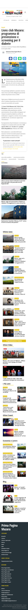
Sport (2, 546)
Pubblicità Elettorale (5, 598)
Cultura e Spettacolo (5, 540)
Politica (21, 20)
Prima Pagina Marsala (6, 574)
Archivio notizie (4, 554)
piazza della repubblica (6, 157)
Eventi (2, 544)
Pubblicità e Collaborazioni (7, 594)
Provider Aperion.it (5, 592)
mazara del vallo (12, 159)
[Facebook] (10, 58)
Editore (3, 588)
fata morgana (21, 159)
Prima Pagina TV (5, 550)
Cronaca (13, 20)
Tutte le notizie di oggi (6, 552)
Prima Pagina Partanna (6, 578)
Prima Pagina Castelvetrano (7, 570)
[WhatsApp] (20, 58)
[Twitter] (15, 58)
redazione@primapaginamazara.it (9, 600)
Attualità (6, 20)
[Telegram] (24, 58)
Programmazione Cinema (6, 561)
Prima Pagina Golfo (5, 572)
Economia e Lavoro (5, 548)
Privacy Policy (4, 596)
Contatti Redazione (5, 590)
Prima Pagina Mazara (6, 576)
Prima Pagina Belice (5, 568)
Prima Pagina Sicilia (5, 580)
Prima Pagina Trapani (6, 582)
